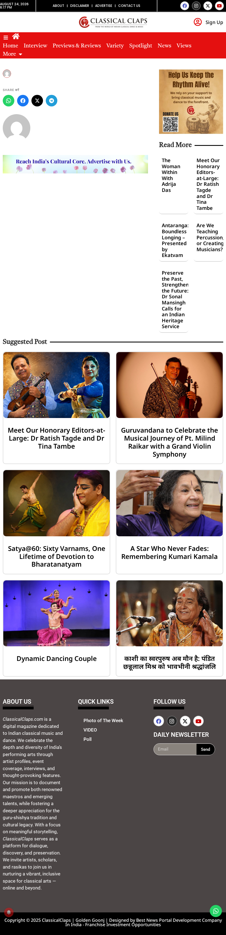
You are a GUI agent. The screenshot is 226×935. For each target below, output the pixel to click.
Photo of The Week (103, 720)
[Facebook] (184, 5)
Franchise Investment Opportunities (123, 924)
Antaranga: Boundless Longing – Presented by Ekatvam (175, 240)
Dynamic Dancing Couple (57, 658)
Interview (35, 46)
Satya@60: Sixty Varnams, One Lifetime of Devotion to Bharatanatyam (56, 556)
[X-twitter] (207, 5)
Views (184, 46)
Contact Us (129, 5)
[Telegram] (51, 100)
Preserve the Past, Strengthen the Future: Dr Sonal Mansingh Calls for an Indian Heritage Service (175, 299)
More (9, 54)
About (58, 5)
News (164, 46)
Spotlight (140, 46)
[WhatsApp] (8, 100)
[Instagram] (196, 5)
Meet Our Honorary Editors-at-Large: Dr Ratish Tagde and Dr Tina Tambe (208, 184)
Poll (88, 739)
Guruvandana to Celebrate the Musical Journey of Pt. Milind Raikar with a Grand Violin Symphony (169, 441)
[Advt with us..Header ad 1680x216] (75, 172)
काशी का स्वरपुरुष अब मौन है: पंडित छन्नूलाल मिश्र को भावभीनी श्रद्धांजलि (169, 662)
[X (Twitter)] (37, 100)
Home (10, 46)
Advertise (103, 5)
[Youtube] (219, 5)
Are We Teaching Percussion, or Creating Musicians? (210, 237)
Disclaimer (79, 5)
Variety (115, 46)
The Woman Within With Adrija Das (171, 175)
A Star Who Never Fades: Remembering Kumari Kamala (169, 552)
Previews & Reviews (77, 46)
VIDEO (90, 730)
